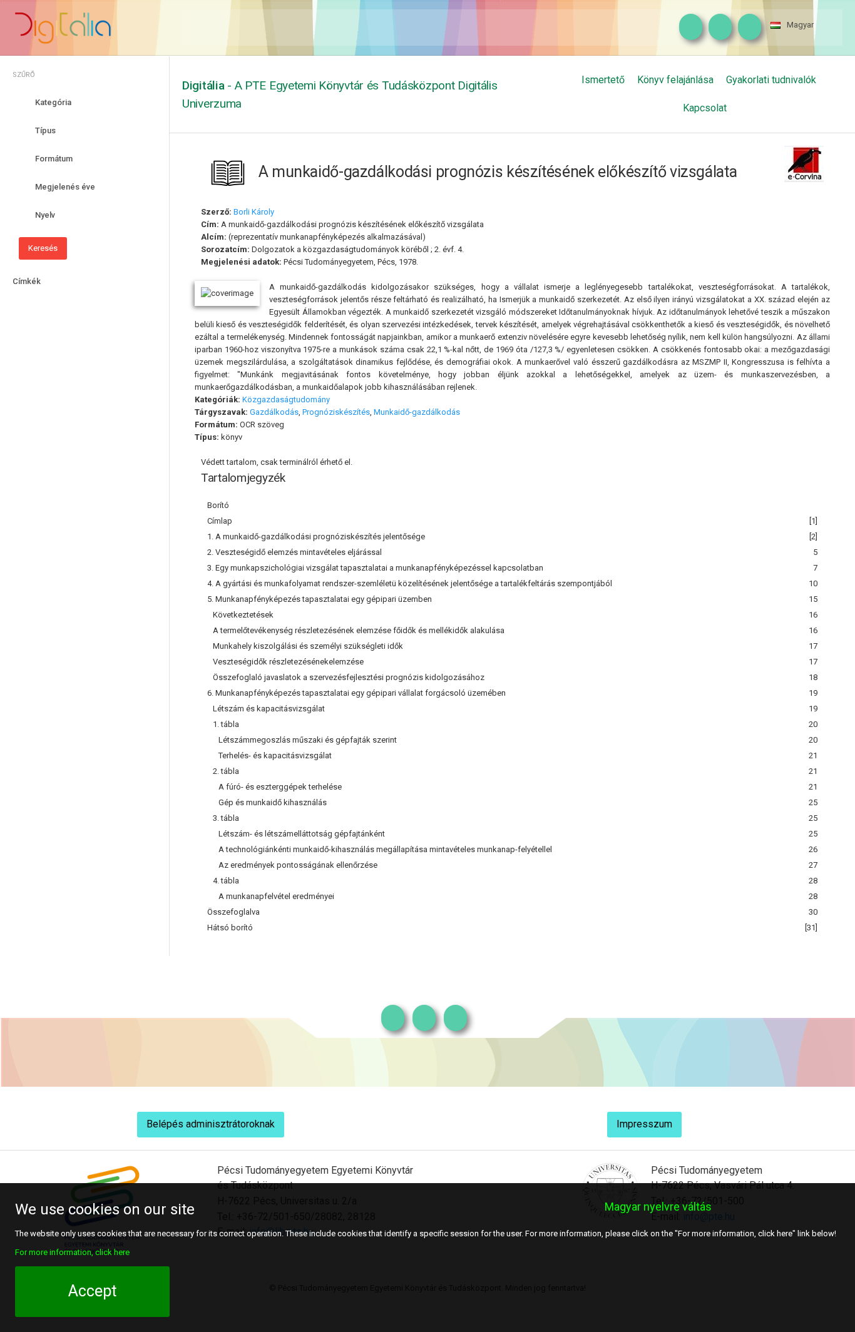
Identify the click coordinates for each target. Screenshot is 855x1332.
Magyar (800, 24)
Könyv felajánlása (675, 80)
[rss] (746, 27)
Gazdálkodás (274, 412)
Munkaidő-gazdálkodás (417, 412)
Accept (92, 1291)
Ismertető (603, 80)
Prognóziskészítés (336, 412)
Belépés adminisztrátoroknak (210, 1124)
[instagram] (687, 27)
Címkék (27, 281)
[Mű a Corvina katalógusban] (804, 163)
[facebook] (717, 27)
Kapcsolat (705, 108)
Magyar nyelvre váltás (658, 1206)
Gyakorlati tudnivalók (771, 80)
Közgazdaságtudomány (286, 399)
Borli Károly (253, 211)
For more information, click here (72, 1252)
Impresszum (644, 1124)
